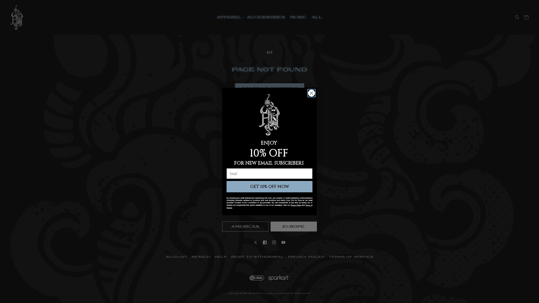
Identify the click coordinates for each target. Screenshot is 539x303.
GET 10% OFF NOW (269, 186)
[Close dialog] (311, 93)
